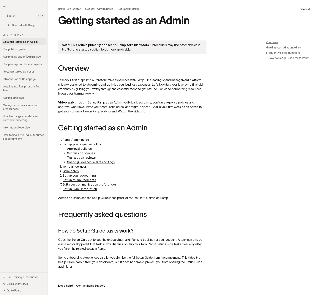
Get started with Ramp (99, 8)
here (89, 93)
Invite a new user (74, 166)
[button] (4, 6)
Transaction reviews (81, 157)
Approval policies (79, 148)
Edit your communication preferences (89, 184)
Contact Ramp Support (90, 285)
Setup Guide (81, 239)
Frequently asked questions (283, 52)
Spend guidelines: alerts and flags (91, 162)
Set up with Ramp (128, 8)
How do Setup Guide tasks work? (289, 58)
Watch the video (131, 111)
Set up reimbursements (79, 180)
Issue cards (71, 171)
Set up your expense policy (82, 144)
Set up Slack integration (80, 189)
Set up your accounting (79, 175)
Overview (272, 42)
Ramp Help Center (69, 8)
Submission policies (81, 153)
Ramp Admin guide (76, 139)
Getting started (78, 49)
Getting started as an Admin (283, 47)
